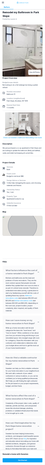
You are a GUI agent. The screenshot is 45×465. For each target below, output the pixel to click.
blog (25, 439)
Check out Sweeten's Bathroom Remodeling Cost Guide (22, 137)
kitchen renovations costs (23, 300)
